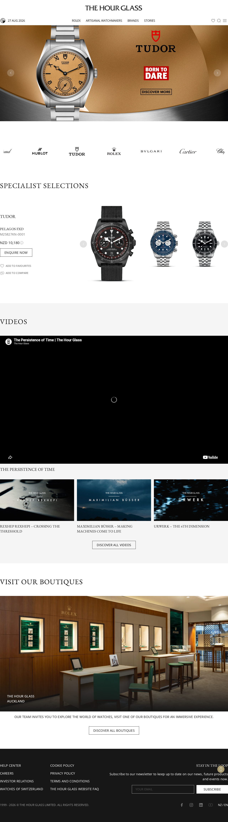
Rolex (76, 21)
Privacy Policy (62, 773)
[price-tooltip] (21, 242)
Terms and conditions (70, 781)
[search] (219, 20)
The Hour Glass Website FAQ (74, 789)
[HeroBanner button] (114, 73)
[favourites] (213, 20)
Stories (149, 21)
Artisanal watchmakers (104, 21)
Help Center (10, 765)
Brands (133, 21)
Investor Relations (17, 781)
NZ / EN (223, 805)
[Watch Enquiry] (221, 769)
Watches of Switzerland (21, 789)
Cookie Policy (62, 765)
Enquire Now (16, 252)
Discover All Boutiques (114, 730)
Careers (7, 773)
